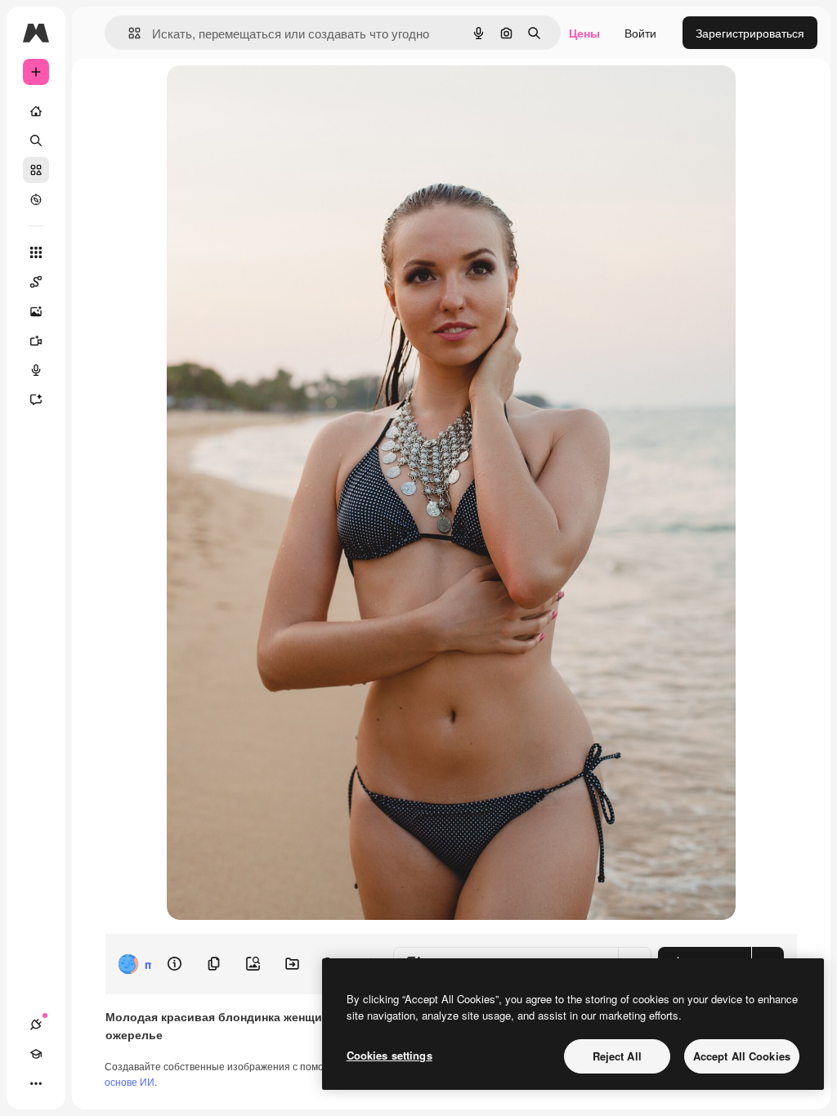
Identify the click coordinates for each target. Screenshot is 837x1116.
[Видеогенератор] (36, 341)
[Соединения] (36, 1024)
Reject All (617, 1056)
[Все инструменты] (36, 252)
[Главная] (36, 111)
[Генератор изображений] (36, 311)
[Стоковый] (36, 170)
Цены (584, 33)
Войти (640, 33)
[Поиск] (36, 140)
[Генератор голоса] (36, 370)
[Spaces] (36, 282)
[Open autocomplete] (127, 33)
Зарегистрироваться (750, 33)
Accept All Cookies (741, 1056)
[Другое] (36, 1083)
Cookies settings (389, 1055)
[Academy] (36, 1054)
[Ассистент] (36, 399)
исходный (276, 96)
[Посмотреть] (36, 199)
